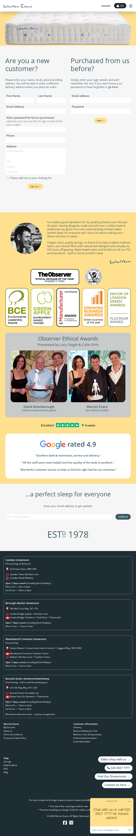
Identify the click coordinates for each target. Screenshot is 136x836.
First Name (13, 96)
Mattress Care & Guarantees (87, 734)
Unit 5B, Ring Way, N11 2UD (23, 687)
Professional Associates (85, 738)
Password (78, 106)
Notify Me (123, 516)
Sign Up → (35, 186)
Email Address (15, 106)
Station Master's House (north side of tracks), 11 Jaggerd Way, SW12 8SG (46, 648)
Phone (10, 135)
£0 (121, 5)
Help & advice (10, 765)
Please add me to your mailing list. (30, 178)
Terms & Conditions (13, 734)
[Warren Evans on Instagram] (71, 823)
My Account (9, 727)
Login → (100, 120)
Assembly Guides (81, 741)
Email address (80, 96)
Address (11, 146)
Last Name (45, 96)
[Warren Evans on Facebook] (65, 823)
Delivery (77, 727)
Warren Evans (18, 6)
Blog (6, 772)
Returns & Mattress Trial (85, 730)
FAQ (6, 768)
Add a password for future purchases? (34, 121)
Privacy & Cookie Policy (15, 738)
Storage (7, 761)
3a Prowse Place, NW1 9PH (23, 569)
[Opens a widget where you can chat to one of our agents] (112, 816)
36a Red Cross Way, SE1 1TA (24, 608)
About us (8, 730)
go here (113, 87)
